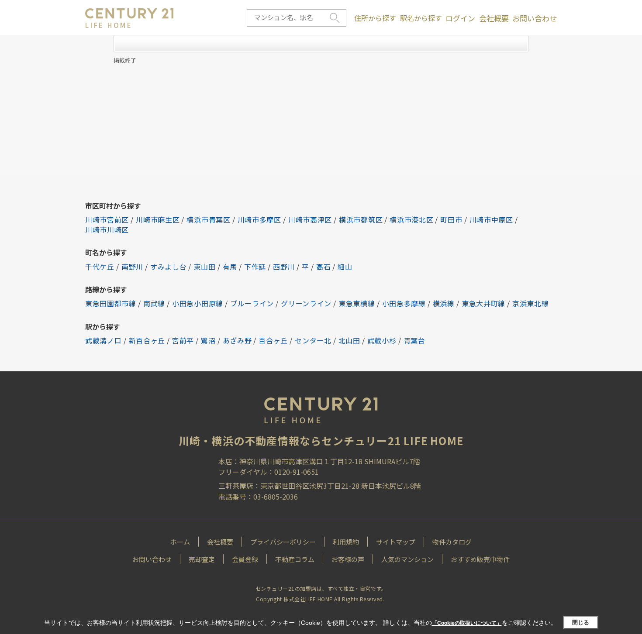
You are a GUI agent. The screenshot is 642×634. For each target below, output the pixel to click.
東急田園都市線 (110, 303)
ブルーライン (252, 303)
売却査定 (202, 559)
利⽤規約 (346, 541)
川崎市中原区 (491, 219)
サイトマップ (395, 541)
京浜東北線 (530, 303)
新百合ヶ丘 (147, 340)
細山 (345, 266)
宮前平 (183, 340)
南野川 (132, 266)
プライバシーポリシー (283, 541)
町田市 (451, 219)
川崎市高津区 (310, 219)
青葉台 (414, 340)
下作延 (255, 266)
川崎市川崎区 (107, 229)
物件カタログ (452, 541)
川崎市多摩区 (259, 219)
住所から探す (375, 18)
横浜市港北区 (411, 219)
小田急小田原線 (197, 303)
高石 (323, 266)
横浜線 (444, 303)
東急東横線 (356, 303)
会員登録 (245, 559)
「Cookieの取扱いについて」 (467, 623)
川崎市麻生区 (157, 219)
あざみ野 (237, 340)
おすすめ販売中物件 (480, 559)
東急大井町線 (483, 303)
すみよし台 (168, 266)
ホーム (180, 541)
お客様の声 (347, 559)
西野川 (284, 266)
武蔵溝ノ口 (103, 340)
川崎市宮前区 (107, 219)
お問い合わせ (534, 18)
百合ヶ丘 (273, 340)
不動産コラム (294, 559)
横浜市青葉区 (208, 219)
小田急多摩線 (404, 303)
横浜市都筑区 (361, 219)
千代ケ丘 (99, 266)
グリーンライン (306, 303)
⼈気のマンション (407, 559)
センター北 (313, 340)
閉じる (580, 622)
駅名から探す (421, 18)
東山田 (204, 266)
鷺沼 (208, 340)
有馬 (230, 266)
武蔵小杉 (382, 340)
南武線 (154, 303)
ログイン (460, 18)
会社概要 (494, 18)
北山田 (349, 340)
